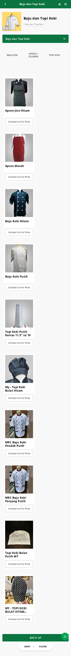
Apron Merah (14, 166)
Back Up (35, 637)
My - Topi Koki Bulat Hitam (15, 388)
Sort (27, 646)
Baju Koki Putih (16, 276)
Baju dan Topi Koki (34, 24)
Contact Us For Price (19, 121)
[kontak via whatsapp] (65, 636)
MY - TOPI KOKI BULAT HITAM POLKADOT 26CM (17, 610)
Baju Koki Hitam (17, 221)
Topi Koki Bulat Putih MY (16, 554)
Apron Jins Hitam (17, 110)
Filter (43, 646)
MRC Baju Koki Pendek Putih (15, 444)
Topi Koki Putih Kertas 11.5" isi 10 (18, 333)
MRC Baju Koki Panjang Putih (15, 499)
